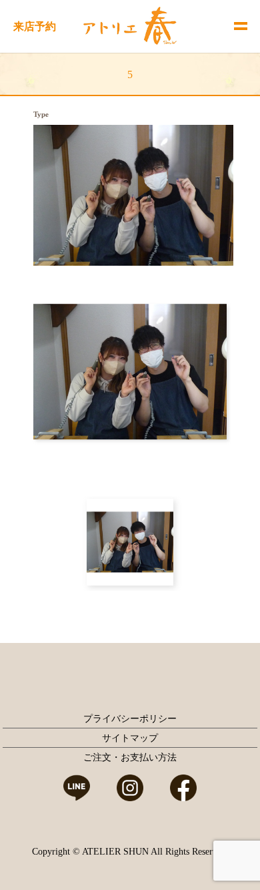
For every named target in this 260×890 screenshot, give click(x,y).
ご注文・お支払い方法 (130, 757)
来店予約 (34, 26)
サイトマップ (130, 738)
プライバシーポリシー (130, 719)
